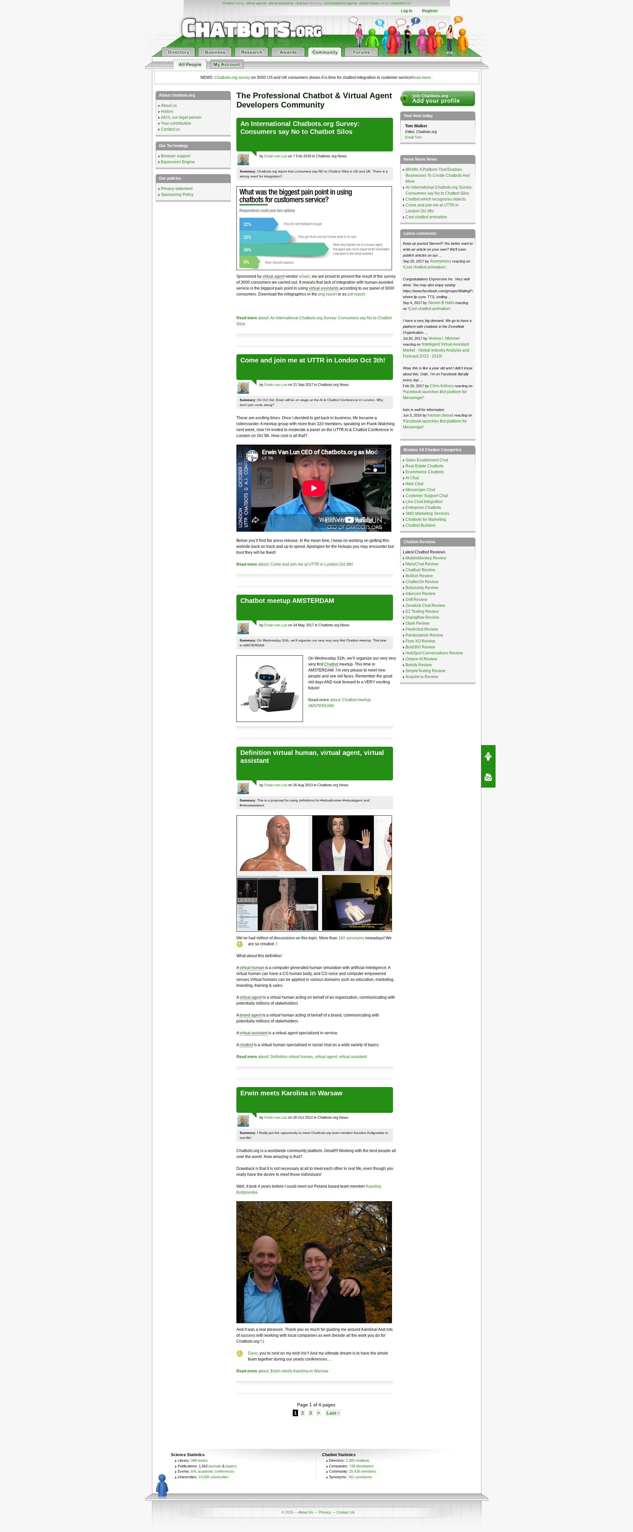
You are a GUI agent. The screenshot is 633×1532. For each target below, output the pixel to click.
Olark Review (418, 623)
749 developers (361, 1466)
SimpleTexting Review (425, 671)
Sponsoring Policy (177, 194)
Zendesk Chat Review (425, 605)
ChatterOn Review (422, 581)
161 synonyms (360, 1477)
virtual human (369, 3)
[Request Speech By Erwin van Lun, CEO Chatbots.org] (488, 755)
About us (169, 105)
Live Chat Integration (424, 501)
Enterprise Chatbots (423, 507)
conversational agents (340, 3)
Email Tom (413, 137)
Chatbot (228, 3)
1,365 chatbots (358, 1460)
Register (430, 11)
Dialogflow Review (422, 617)
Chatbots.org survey (232, 77)
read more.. (422, 77)
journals (215, 1466)
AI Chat (412, 478)
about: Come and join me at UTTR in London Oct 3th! (294, 564)
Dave (252, 1353)
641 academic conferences (212, 1471)
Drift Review (416, 599)
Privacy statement (177, 188)
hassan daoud (440, 415)
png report (327, 294)
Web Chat (414, 484)
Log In (406, 11)
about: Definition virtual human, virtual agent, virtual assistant (301, 1056)
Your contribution (176, 123)
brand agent (250, 1015)
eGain (304, 276)
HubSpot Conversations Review (434, 653)
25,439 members (362, 1471)
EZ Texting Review (422, 611)
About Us (305, 1512)
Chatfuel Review (420, 570)
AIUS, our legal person (181, 117)
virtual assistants (280, 3)
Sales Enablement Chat (427, 460)
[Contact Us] (488, 777)
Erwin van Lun (275, 156)
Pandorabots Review (424, 635)
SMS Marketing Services (427, 513)
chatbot (246, 1045)
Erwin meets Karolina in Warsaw (291, 1093)
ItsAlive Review (419, 576)
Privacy (325, 1512)
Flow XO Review (420, 641)
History (167, 111)
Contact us (170, 129)
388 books (199, 1460)
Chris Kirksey (442, 386)
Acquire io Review (422, 676)
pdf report (356, 294)
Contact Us (346, 1512)
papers (231, 1466)
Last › (332, 1413)
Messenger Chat (420, 489)
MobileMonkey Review (426, 558)
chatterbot (398, 3)
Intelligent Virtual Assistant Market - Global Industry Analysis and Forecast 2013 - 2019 (436, 350)
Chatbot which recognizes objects (436, 199)
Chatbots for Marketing (426, 519)
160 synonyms (351, 938)
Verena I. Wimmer (444, 338)
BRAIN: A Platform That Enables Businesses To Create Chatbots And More (438, 175)
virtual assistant (253, 1033)
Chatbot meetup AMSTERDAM (287, 600)
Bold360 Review (420, 647)
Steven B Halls (441, 302)
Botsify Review (419, 665)
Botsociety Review (422, 587)
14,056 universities (213, 1477)
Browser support (175, 156)
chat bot (301, 3)
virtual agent (273, 276)
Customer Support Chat (427, 495)
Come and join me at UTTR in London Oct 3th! (312, 360)
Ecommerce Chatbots (425, 472)
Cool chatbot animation (426, 217)
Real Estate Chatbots (424, 466)
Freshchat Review (422, 629)
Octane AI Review (421, 659)
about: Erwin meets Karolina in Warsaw (282, 1371)
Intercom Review (421, 593)
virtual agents (256, 3)
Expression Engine (178, 162)
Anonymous (440, 261)
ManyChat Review (422, 564)
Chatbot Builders (421, 525)
